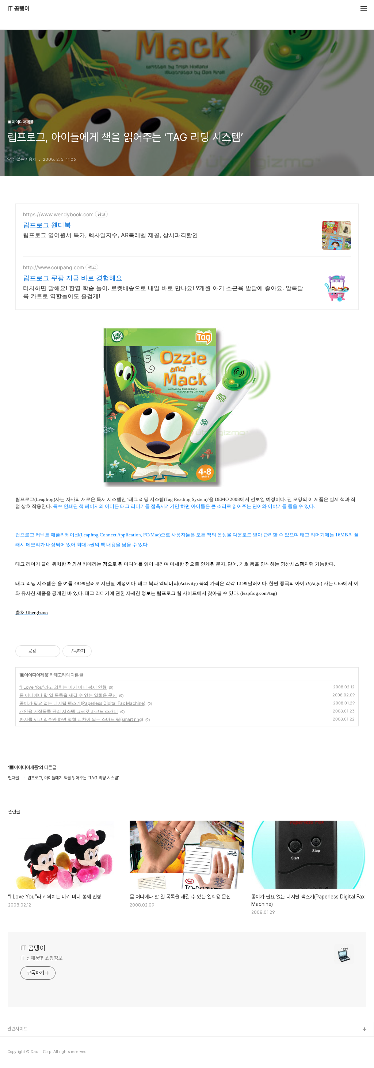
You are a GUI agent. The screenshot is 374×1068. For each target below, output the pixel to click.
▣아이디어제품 (34, 674)
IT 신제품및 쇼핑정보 (41, 958)
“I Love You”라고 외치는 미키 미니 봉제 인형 (63, 687)
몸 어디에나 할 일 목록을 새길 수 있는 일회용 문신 (68, 695)
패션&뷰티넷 (19, 1053)
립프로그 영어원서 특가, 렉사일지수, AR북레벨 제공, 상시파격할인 (110, 235)
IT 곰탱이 (18, 8)
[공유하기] (42, 651)
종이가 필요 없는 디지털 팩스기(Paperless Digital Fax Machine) (82, 703)
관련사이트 (17, 1028)
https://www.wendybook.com (58, 214)
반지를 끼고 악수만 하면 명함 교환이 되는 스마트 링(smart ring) (81, 719)
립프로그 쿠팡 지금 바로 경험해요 (72, 278)
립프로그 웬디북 (47, 225)
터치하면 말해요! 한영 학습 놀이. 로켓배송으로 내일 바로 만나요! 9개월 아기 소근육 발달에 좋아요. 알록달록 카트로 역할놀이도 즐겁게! (163, 292)
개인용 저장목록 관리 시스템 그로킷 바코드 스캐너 (68, 711)
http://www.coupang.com (53, 267)
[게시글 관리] (52, 651)
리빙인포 (16, 1041)
